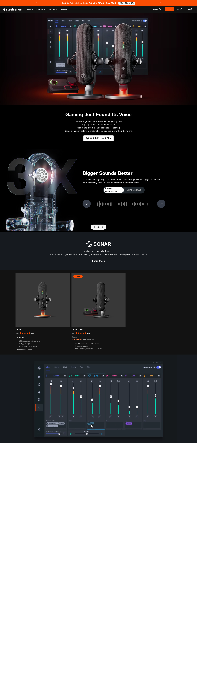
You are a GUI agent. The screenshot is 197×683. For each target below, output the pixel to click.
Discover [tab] (51, 9)
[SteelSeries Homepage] (13, 9)
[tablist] (42, 9)
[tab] (157, 9)
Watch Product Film (100, 138)
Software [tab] (39, 9)
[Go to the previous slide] (36, 3)
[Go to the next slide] (161, 3)
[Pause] (94, 227)
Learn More (100, 262)
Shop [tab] (29, 9)
